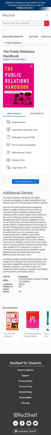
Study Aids (33, 36)
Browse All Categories (13, 36)
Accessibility (25, 397)
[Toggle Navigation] (46, 15)
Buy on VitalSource (24, 182)
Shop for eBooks (25, 370)
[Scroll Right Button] (48, 327)
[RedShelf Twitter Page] (35, 425)
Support (25, 375)
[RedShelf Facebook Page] (22, 425)
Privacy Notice (25, 381)
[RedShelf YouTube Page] (28, 425)
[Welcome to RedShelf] (8, 15)
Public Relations (13, 43)
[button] (25, 122)
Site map (25, 403)
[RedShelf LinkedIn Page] (15, 425)
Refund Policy (25, 392)
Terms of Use (25, 386)
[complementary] (25, 322)
